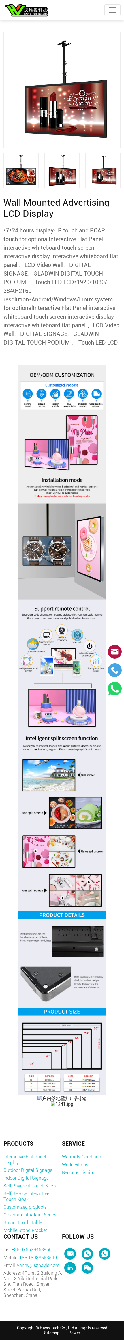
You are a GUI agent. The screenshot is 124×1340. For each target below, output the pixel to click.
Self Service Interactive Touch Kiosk (26, 1196)
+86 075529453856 (32, 1249)
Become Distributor (81, 1172)
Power (74, 1333)
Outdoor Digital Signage (27, 1170)
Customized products (25, 1207)
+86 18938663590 (38, 1257)
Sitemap (51, 1333)
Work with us (75, 1165)
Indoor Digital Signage (26, 1178)
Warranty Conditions (83, 1157)
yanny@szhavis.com (38, 1265)
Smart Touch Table (22, 1222)
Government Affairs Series (29, 1215)
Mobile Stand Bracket (25, 1230)
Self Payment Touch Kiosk (30, 1186)
